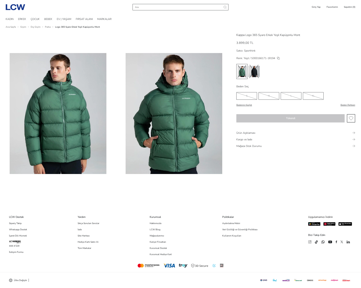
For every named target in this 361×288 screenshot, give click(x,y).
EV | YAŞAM (64, 19)
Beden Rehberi (348, 104)
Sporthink (250, 50)
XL (313, 95)
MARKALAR (104, 19)
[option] (242, 71)
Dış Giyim (35, 26)
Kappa (240, 35)
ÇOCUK (35, 19)
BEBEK (48, 19)
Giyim (23, 26)
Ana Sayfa (11, 26)
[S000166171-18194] (278, 58)
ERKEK (22, 19)
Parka (48, 26)
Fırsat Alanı (84, 19)
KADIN (10, 19)
